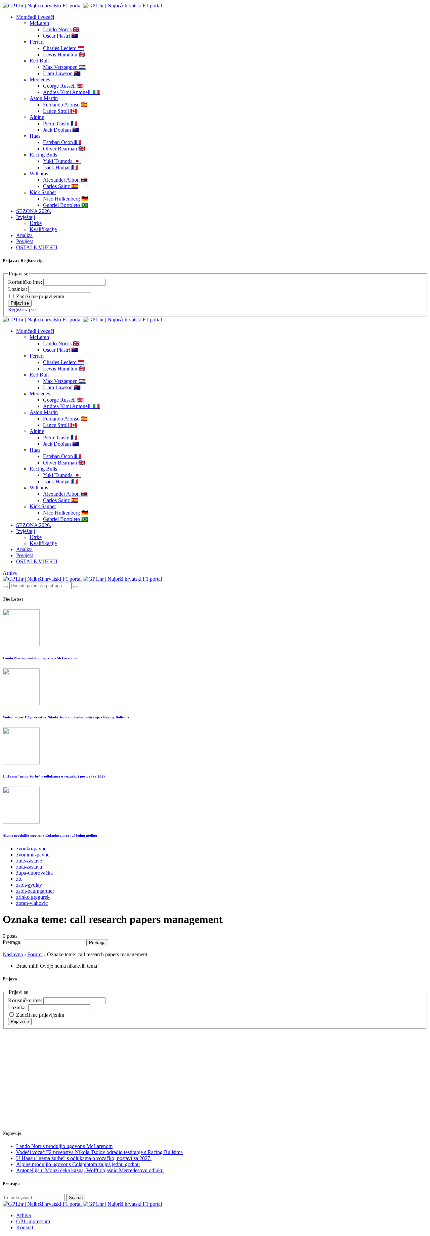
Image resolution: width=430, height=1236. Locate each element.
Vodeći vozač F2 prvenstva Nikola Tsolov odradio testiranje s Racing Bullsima (66, 717)
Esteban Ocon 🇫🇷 (62, 142)
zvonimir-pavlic (32, 854)
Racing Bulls (43, 155)
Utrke (36, 223)
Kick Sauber (43, 192)
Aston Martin (44, 98)
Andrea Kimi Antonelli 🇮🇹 (71, 92)
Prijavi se (20, 303)
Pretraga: (12, 942)
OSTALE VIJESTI (36, 247)
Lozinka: (18, 289)
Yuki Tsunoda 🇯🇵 (62, 161)
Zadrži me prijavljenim (40, 296)
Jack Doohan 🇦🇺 (61, 130)
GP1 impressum (33, 1221)
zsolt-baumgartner (35, 891)
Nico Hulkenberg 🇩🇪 (65, 199)
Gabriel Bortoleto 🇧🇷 (65, 205)
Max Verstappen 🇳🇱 (64, 67)
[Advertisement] (56, 1071)
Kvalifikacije (43, 229)
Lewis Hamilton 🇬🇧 (64, 54)
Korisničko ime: (25, 282)
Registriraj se (22, 309)
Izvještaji (25, 217)
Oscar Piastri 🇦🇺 (60, 36)
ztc (19, 879)
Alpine (37, 117)
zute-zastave (29, 861)
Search (76, 1197)
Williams (39, 173)
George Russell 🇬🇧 (63, 86)
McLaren (39, 23)
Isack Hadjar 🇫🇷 (60, 167)
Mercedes (40, 79)
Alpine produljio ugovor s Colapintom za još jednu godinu (50, 835)
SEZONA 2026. (33, 211)
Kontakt (24, 1227)
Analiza (24, 235)
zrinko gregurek (33, 897)
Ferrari (37, 42)
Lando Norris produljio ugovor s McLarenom (40, 658)
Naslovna (13, 954)
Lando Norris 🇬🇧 (61, 29)
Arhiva (10, 573)
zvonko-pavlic (31, 848)
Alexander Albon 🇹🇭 (65, 180)
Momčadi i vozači (35, 17)
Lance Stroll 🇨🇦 (60, 111)
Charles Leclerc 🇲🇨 (63, 48)
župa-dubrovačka (34, 873)
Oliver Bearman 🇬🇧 (64, 148)
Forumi (35, 954)
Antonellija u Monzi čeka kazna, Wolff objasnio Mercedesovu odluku (90, 1170)
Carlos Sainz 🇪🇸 (60, 186)
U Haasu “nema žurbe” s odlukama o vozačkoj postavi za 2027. (54, 776)
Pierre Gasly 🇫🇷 (60, 123)
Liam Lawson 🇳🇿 (62, 73)
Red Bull (39, 60)
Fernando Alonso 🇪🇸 (65, 104)
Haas (35, 136)
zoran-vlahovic (32, 903)
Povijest (24, 241)
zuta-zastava (29, 867)
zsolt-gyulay (29, 885)
